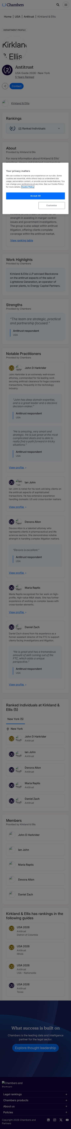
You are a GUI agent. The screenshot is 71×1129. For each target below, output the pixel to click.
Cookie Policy (27, 187)
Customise (51, 205)
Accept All (35, 196)
